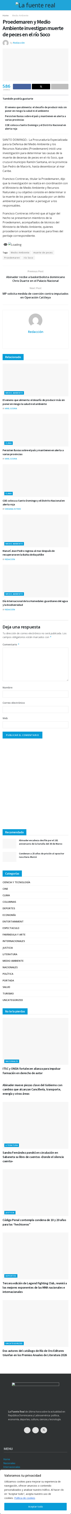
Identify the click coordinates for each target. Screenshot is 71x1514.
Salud (6, 987)
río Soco (28, 257)
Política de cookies (24, 1498)
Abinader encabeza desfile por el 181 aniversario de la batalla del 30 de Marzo (40, 842)
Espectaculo (11, 928)
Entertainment (13, 921)
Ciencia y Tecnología (16, 882)
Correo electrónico (14, 702)
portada (8, 980)
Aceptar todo (35, 1506)
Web (5, 718)
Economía (9, 915)
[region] (35, 1492)
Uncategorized (13, 1000)
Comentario (11, 644)
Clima (9, 443)
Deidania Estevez (13, 509)
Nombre (7, 687)
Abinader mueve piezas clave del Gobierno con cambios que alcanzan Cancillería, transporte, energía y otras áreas (32, 1089)
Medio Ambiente (20, 15)
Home (6, 15)
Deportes (9, 908)
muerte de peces (43, 252)
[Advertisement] (35, 785)
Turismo (8, 993)
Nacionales (10, 967)
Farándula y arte (14, 934)
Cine (5, 888)
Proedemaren (12, 257)
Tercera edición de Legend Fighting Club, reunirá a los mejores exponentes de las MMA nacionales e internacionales (35, 1287)
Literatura (10, 954)
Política (8, 973)
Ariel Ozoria (11, 408)
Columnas (9, 901)
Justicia (8, 947)
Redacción (19, 42)
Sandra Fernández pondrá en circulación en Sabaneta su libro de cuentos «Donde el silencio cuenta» (33, 1157)
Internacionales (14, 941)
